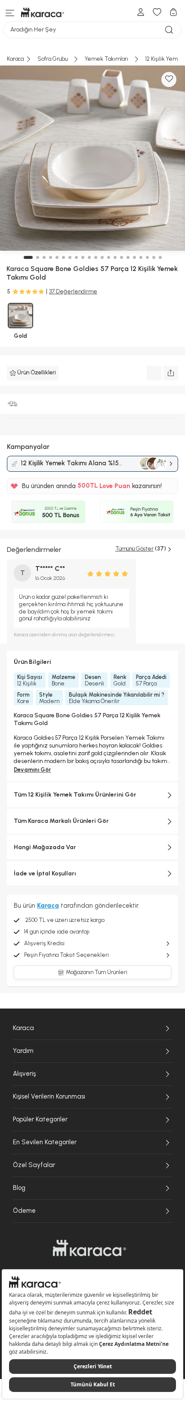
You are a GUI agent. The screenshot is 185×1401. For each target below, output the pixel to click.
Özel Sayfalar (34, 1165)
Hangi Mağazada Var (45, 847)
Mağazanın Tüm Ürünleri (96, 972)
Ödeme (24, 1210)
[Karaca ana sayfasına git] (89, 1248)
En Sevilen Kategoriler (45, 1142)
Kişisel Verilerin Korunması (49, 1096)
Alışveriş (24, 1073)
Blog (19, 1188)
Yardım (23, 1051)
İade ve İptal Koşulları (45, 873)
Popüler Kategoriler (40, 1119)
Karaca (23, 1028)
